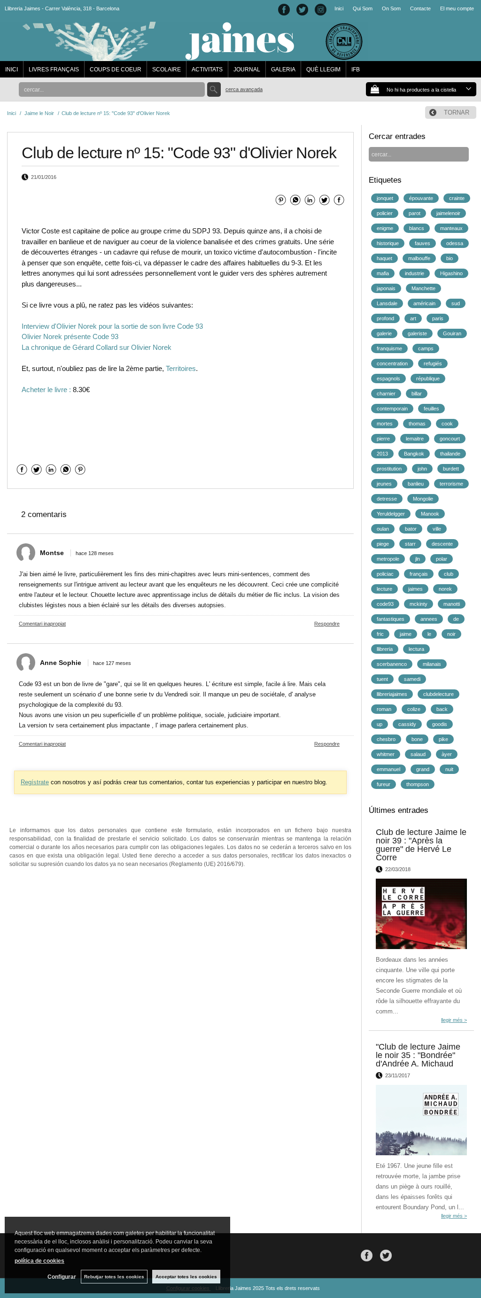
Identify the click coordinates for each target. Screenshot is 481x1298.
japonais (386, 288)
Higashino (451, 273)
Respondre (327, 623)
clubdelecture (438, 694)
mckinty (418, 604)
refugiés (433, 363)
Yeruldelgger (391, 514)
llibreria (385, 649)
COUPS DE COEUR (115, 69)
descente (442, 544)
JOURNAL (246, 69)
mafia (383, 273)
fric (380, 634)
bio (449, 258)
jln (417, 559)
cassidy (407, 724)
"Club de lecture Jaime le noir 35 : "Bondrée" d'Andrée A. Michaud (418, 1055)
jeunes (384, 484)
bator (411, 529)
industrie (414, 273)
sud (455, 303)
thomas (417, 423)
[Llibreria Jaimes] (184, 56)
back (442, 709)
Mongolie (423, 499)
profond (385, 318)
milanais (432, 664)
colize (413, 709)
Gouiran (452, 333)
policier (385, 213)
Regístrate (35, 782)
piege (383, 544)
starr (410, 544)
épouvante (421, 198)
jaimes (415, 589)
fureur (383, 784)
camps (426, 348)
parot (414, 213)
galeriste (417, 333)
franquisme (389, 348)
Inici (338, 8)
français (419, 574)
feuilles (431, 408)
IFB (355, 69)
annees (428, 619)
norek (445, 589)
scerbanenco (392, 664)
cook (447, 423)
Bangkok (414, 453)
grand (422, 769)
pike (443, 739)
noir (451, 634)
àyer (447, 754)
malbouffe (419, 258)
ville (437, 529)
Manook (430, 514)
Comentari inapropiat (42, 623)
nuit (449, 769)
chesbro (386, 739)
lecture (384, 589)
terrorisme (451, 484)
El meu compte (457, 8)
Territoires (181, 368)
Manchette (423, 288)
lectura (416, 649)
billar (416, 393)
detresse (387, 499)
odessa (454, 243)
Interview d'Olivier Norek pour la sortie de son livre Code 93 (112, 326)
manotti (451, 604)
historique (388, 243)
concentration (392, 363)
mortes (385, 423)
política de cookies (39, 1261)
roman (384, 709)
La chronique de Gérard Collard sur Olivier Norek (96, 347)
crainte (457, 198)
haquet (384, 258)
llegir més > (454, 1020)
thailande (450, 453)
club (448, 574)
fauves (422, 243)
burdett (451, 468)
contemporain (392, 408)
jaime (405, 634)
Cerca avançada (244, 89)
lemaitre (415, 438)
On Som (391, 8)
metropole (388, 559)
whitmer (386, 754)
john (422, 468)
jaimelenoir (448, 213)
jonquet (385, 198)
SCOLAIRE (166, 69)
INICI (11, 69)
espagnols (388, 378)
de (456, 619)
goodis (439, 724)
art (413, 318)
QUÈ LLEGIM (323, 69)
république (428, 378)
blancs (416, 228)
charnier (386, 393)
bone (417, 739)
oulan (383, 529)
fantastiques (390, 619)
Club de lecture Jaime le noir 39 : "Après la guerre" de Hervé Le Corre (421, 844)
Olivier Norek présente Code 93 (70, 336)
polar (441, 559)
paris (437, 318)
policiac (385, 574)
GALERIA (283, 69)
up (379, 724)
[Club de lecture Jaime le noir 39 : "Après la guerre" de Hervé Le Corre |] (421, 914)
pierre (383, 438)
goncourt (450, 438)
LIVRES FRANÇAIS (54, 69)
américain (424, 303)
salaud (418, 754)
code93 (385, 604)
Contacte (420, 8)
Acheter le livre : (46, 390)
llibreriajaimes (392, 694)
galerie (384, 333)
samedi (412, 679)
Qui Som (362, 8)
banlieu (416, 484)
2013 (382, 453)
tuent (382, 679)
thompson (417, 784)
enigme (385, 228)
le (429, 634)
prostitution (389, 468)
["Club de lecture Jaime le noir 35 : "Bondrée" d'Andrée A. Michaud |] (421, 1120)
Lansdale (387, 303)
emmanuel (388, 769)
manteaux (451, 228)
